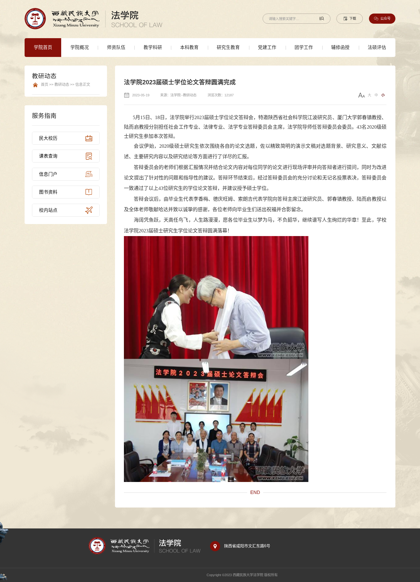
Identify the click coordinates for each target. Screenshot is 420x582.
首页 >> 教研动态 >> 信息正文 (65, 85)
